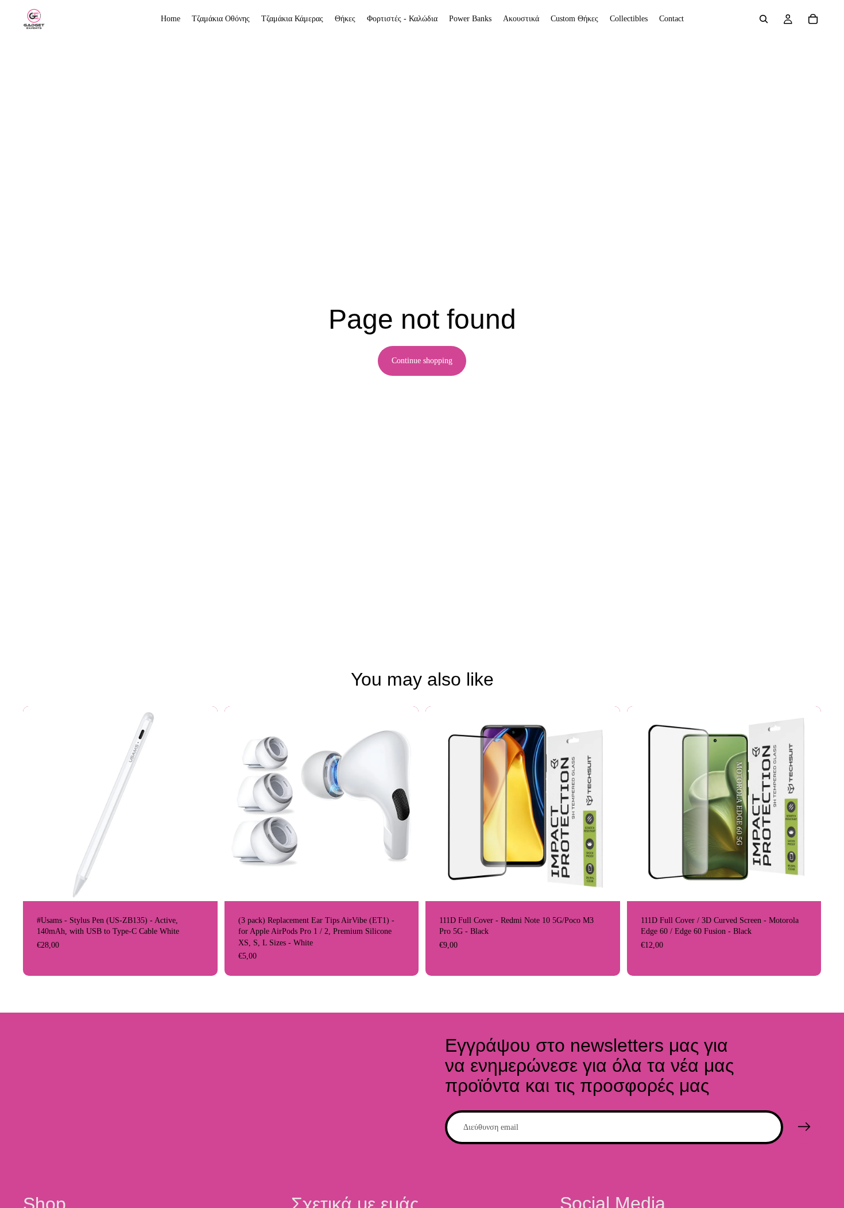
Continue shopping (422, 360)
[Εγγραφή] (804, 1127)
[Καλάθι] (813, 19)
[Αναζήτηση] (763, 19)
